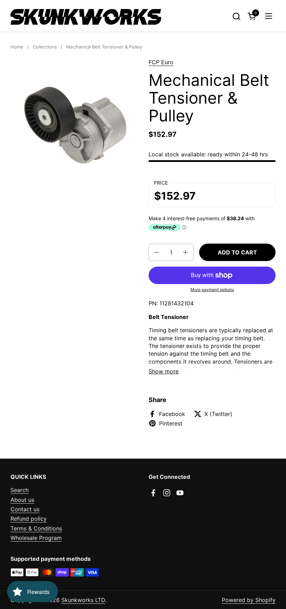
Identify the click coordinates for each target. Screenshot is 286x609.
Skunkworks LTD (83, 599)
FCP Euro (161, 62)
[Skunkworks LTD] (85, 16)
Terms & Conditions (36, 528)
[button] (236, 16)
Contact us (24, 509)
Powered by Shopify (249, 599)
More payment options (212, 289)
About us (22, 499)
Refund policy (28, 518)
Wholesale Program (36, 537)
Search (19, 490)
